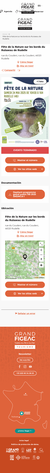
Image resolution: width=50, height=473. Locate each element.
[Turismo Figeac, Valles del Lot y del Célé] (28, 10)
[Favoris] (25, 5)
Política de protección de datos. (25, 444)
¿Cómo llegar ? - (25, 431)
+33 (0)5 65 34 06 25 (25, 373)
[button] (32, 5)
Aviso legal (24, 440)
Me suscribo (25, 360)
